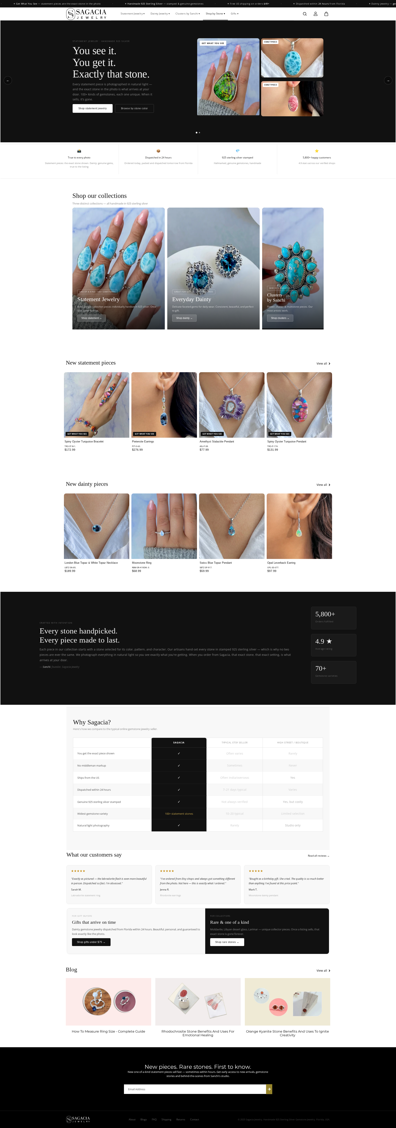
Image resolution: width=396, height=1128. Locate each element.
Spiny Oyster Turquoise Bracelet (84, 441)
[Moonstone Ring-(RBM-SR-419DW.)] (164, 526)
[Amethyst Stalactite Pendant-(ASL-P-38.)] (232, 405)
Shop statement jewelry (92, 108)
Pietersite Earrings (143, 441)
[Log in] (315, 14)
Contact (194, 1119)
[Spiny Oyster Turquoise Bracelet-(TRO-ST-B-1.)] (97, 405)
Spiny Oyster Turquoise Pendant (286, 441)
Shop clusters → (280, 318)
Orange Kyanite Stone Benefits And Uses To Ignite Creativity (287, 1033)
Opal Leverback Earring (281, 562)
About (132, 1119)
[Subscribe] (269, 1089)
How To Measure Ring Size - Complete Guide (108, 1031)
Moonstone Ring (141, 562)
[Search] (305, 14)
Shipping (166, 1119)
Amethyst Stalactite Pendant (217, 441)
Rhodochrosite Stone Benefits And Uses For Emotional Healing (197, 1033)
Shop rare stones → (227, 942)
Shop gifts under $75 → (91, 942)
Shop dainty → (184, 318)
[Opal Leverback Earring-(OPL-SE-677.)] (299, 526)
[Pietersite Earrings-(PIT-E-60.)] (164, 405)
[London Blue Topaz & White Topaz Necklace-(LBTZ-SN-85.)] (97, 526)
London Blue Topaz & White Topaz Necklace (91, 562)
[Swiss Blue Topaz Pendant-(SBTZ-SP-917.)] (232, 526)
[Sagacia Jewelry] (86, 14)
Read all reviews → (319, 855)
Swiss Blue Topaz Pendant (216, 562)
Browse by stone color (134, 108)
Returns (180, 1119)
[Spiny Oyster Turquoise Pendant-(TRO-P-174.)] (299, 405)
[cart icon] (326, 14)
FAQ (154, 1119)
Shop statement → (91, 318)
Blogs (143, 1119)
